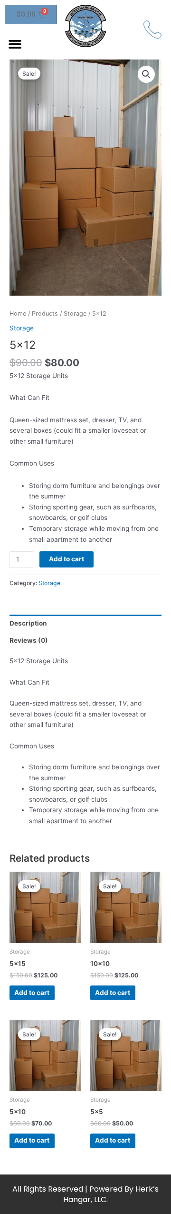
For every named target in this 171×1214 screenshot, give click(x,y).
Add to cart (66, 559)
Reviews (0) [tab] (29, 640)
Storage (75, 313)
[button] (15, 44)
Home (18, 313)
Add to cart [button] (31, 992)
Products (45, 313)
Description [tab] (28, 623)
